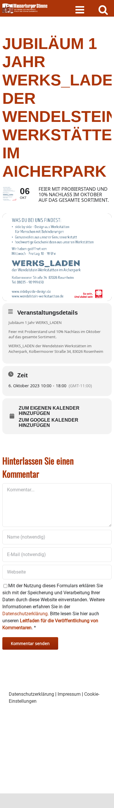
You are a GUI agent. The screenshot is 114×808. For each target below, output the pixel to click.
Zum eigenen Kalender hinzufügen (49, 411)
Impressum (69, 694)
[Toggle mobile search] (103, 9)
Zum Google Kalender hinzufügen (48, 423)
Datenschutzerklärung (31, 694)
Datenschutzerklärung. (25, 613)
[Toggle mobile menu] (80, 9)
